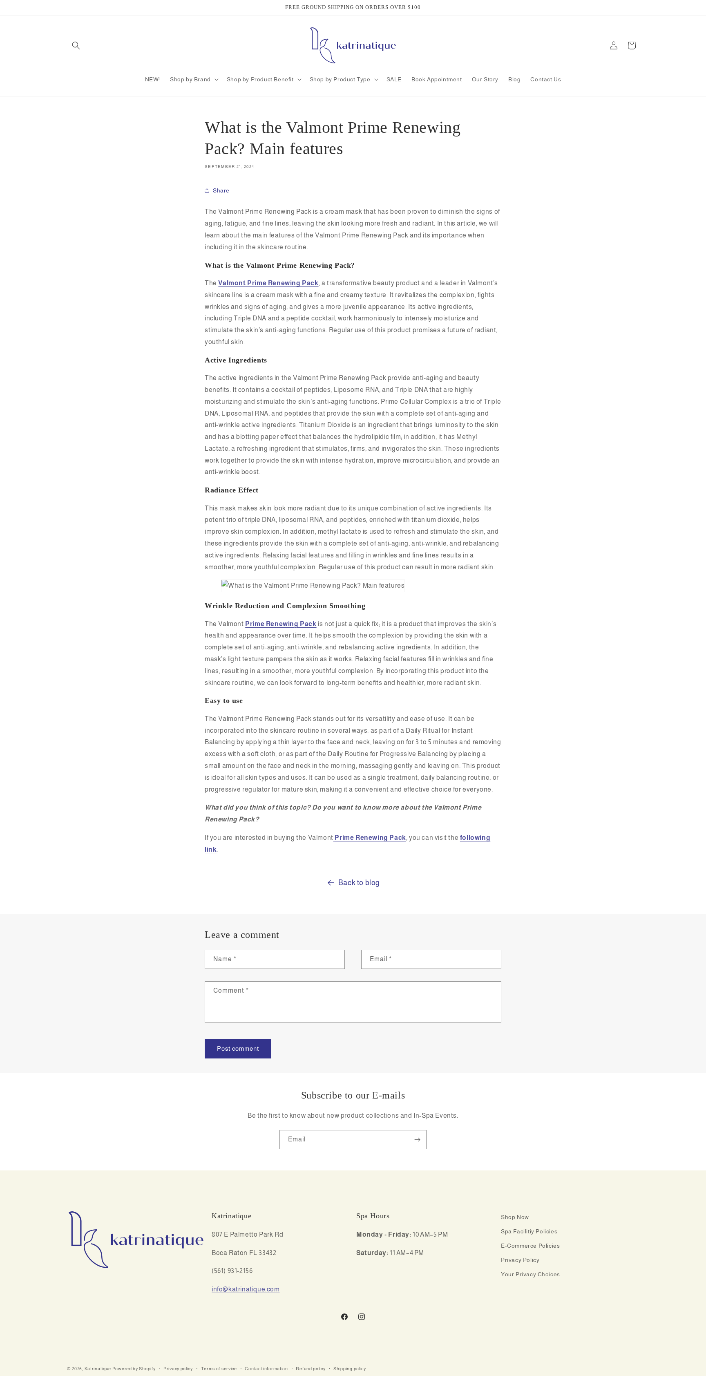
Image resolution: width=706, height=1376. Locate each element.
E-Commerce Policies (530, 1245)
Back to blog (359, 883)
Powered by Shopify (134, 1368)
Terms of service (219, 1368)
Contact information (266, 1368)
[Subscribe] (417, 1139)
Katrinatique (98, 1368)
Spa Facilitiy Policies (529, 1231)
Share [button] (221, 190)
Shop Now (515, 1217)
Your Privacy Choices (530, 1274)
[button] (76, 45)
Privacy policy (178, 1368)
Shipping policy (349, 1368)
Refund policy (310, 1368)
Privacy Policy (520, 1260)
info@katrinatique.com (246, 1289)
